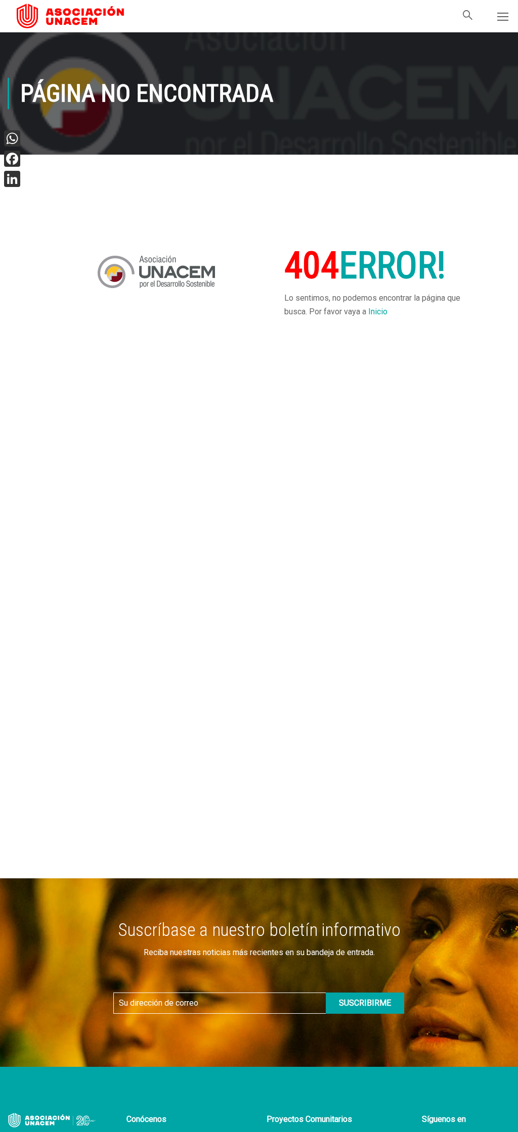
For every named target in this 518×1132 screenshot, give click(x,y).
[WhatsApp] (12, 138)
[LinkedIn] (12, 179)
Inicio (377, 311)
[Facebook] (12, 159)
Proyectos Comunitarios (309, 1119)
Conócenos (146, 1119)
